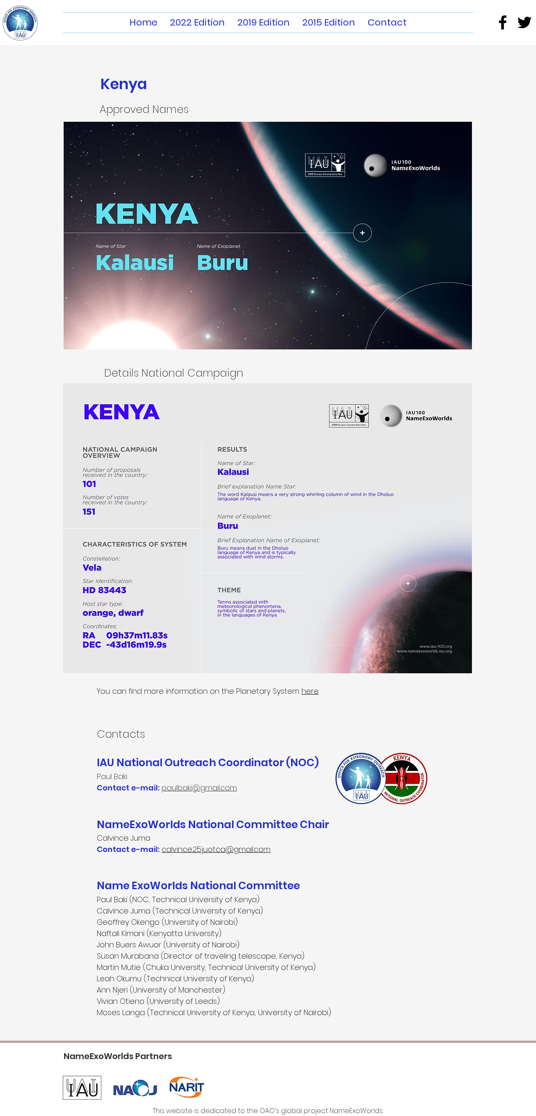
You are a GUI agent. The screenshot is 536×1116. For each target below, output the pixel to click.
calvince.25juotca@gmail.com (216, 849)
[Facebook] (502, 22)
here (310, 691)
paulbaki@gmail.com (199, 787)
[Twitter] (524, 22)
